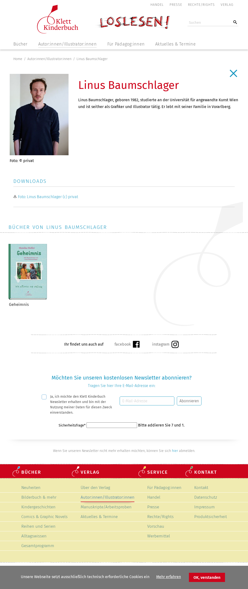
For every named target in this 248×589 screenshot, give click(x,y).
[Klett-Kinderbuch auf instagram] (165, 344)
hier (175, 451)
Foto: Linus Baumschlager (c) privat (48, 196)
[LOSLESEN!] (132, 28)
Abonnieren (189, 401)
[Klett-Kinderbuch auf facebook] (127, 344)
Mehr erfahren (168, 576)
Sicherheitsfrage (72, 425)
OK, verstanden (207, 577)
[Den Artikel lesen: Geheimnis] (27, 298)
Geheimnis (19, 304)
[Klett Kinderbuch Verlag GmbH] (57, 32)
